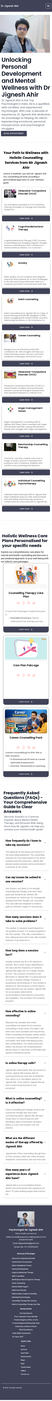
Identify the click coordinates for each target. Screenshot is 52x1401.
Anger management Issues (22, 1265)
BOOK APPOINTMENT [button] (14, 133)
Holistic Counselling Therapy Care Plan (26, 1304)
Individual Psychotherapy (21, 1297)
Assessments (26, 1356)
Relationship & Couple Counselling (24, 1294)
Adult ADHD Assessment (21, 1333)
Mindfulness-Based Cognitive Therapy (26, 1279)
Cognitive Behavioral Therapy (22, 1272)
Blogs (23, 1360)
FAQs (22, 1364)
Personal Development (20, 1269)
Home (23, 1346)
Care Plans (25, 1353)
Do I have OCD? (17, 1337)
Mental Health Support (20, 1287)
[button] (48, 6)
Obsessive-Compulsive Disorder (23, 1258)
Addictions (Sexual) (19, 1290)
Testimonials (26, 1367)
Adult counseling (18, 1276)
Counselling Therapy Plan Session (24, 1301)
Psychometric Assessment (22, 1262)
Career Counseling (18, 1283)
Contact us (25, 1374)
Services (24, 1349)
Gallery (23, 1371)
